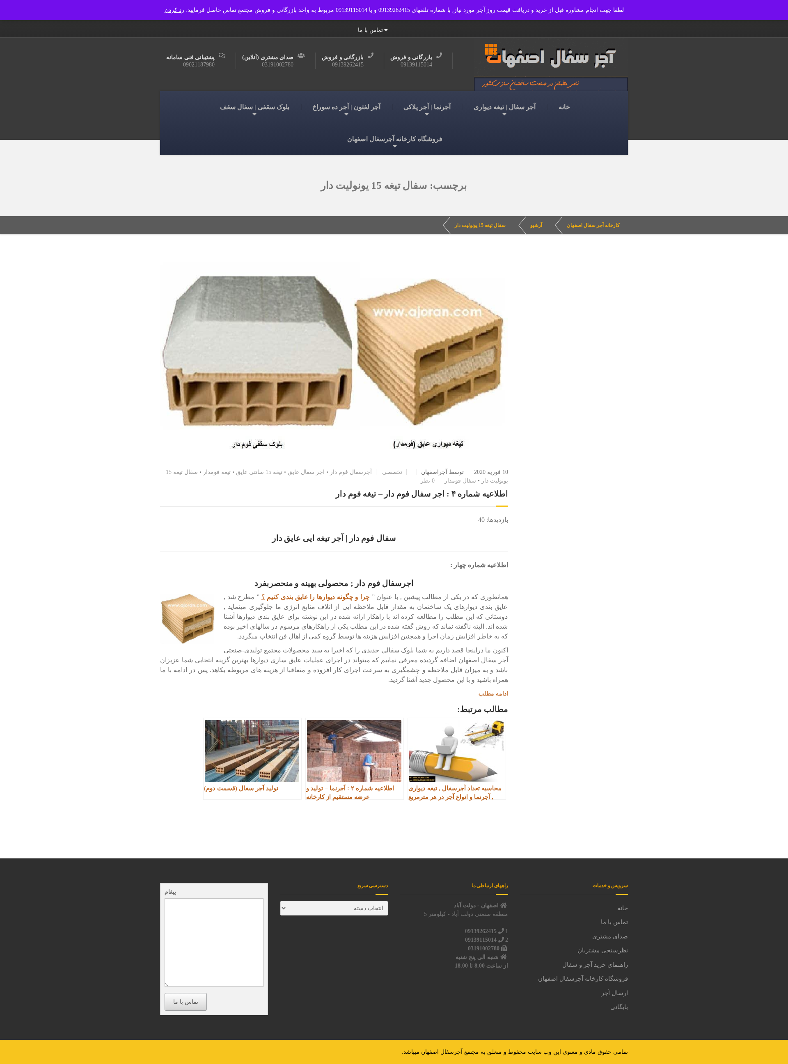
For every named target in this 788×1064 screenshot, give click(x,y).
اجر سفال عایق (306, 472)
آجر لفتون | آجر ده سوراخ (346, 106)
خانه (564, 106)
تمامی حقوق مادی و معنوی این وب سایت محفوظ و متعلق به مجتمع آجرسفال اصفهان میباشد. (515, 1052)
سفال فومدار (460, 481)
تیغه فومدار (217, 472)
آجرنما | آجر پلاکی (427, 106)
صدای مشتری (610, 936)
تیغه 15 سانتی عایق (259, 472)
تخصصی (392, 472)
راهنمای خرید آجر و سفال (595, 964)
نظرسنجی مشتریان (602, 950)
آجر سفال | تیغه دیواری (505, 106)
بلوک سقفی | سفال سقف (254, 106)
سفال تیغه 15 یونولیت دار (480, 225)
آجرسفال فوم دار (351, 472)
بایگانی (619, 1007)
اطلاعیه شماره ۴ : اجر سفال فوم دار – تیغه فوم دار (422, 493)
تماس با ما (370, 30)
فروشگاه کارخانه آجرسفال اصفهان (394, 138)
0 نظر (428, 481)
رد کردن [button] (174, 10)
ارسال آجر (614, 993)
